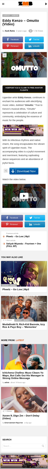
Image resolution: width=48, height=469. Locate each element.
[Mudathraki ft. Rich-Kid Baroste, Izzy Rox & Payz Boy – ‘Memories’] (24, 308)
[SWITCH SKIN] (46, 4)
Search (43, 446)
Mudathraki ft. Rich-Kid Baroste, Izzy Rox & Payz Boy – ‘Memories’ (23, 325)
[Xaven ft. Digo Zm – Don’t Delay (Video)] (24, 400)
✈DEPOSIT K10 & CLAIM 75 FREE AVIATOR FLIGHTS (24, 89)
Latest (5, 285)
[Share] (24, 171)
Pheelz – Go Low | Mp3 (15, 289)
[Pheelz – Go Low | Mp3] (24, 274)
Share (4, 55)
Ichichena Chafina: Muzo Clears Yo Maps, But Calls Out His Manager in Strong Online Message (23, 375)
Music (13, 285)
